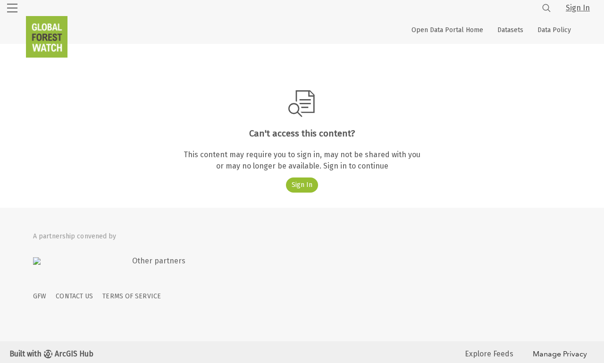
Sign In (578, 7)
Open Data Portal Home (447, 30)
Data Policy (554, 30)
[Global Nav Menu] (12, 8)
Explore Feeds (489, 353)
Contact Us (74, 296)
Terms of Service (131, 296)
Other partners (158, 260)
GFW (39, 296)
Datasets (510, 30)
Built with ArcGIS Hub (51, 353)
